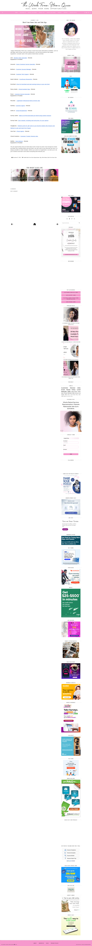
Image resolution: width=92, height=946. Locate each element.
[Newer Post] (12, 224)
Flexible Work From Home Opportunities (31, 157)
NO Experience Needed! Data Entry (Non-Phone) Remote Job (71, 377)
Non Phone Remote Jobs (68, 393)
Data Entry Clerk (75, 391)
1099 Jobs (63, 396)
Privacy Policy (73, 12)
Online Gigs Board (51, 12)
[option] (19, 175)
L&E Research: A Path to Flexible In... (50, 179)
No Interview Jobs (69, 396)
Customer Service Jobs (71, 292)
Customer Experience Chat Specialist (70, 359)
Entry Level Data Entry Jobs (74, 394)
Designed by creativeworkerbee (83, 944)
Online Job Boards (32, 12)
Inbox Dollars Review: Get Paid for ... (19, 179)
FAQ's (47, 943)
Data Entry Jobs (71, 295)
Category (22, 12)
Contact (66, 12)
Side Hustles (44, 157)
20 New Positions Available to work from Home (71, 342)
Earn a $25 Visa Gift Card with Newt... (35, 179)
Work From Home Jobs (52, 157)
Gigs (40, 157)
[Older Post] (57, 224)
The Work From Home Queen (7, 944)
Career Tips (42, 12)
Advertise (41, 943)
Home (16, 12)
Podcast (60, 12)
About (35, 943)
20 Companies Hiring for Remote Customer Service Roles (70, 323)
